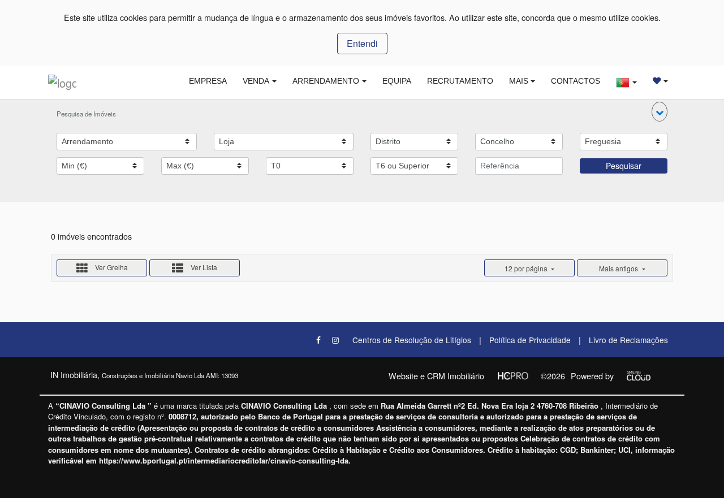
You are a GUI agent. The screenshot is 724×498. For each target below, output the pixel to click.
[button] (659, 112)
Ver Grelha (110, 267)
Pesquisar (623, 165)
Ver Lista (203, 267)
